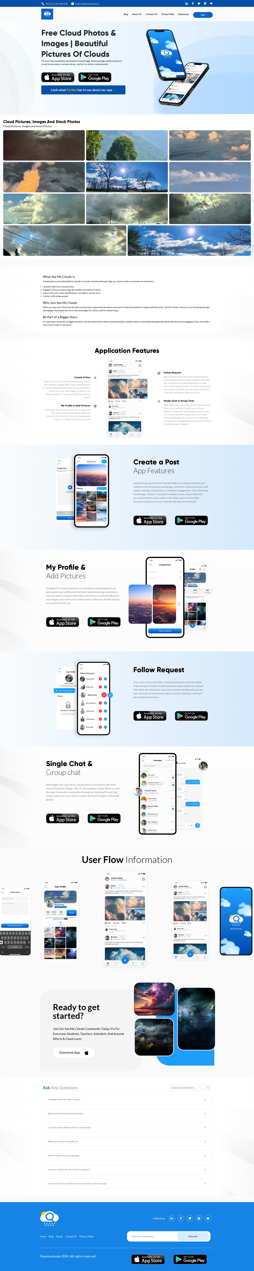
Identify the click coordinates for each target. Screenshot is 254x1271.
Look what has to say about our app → (83, 90)
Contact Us (71, 1236)
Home (43, 1236)
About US (136, 14)
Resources (183, 14)
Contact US (151, 14)
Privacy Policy (167, 14)
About (59, 1236)
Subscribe (193, 1236)
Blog (126, 14)
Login (203, 15)
